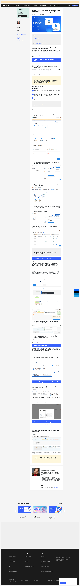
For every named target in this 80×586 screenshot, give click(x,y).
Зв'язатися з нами (12, 561)
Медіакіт (10, 559)
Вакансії (26, 564)
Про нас (10, 554)
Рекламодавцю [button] (16, 5)
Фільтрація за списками (21, 36)
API (9, 563)
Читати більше (60, 503)
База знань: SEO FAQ (44, 568)
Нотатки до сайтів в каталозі (39, 39)
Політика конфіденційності (24, 580)
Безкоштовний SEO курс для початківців (47, 554)
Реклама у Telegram (28, 556)
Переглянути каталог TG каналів (30, 568)
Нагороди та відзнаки (12, 558)
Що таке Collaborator (12, 556)
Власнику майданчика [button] (26, 5)
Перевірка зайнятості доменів (46, 563)
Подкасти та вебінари (43, 5)
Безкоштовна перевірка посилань (46, 573)
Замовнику (11, 569)
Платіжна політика (36, 580)
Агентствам (27, 561)
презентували (40, 348)
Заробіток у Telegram (28, 559)
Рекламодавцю (27, 554)
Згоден (63, 583)
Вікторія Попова (44, 468)
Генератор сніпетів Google (45, 566)
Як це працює (37, 38)
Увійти (69, 5)
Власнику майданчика (13, 571)
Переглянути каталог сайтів (29, 566)
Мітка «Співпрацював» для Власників (40, 42)
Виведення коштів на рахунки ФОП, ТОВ (22, 32)
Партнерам (27, 563)
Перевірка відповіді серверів (45, 561)
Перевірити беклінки (48, 1)
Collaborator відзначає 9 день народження (63, 557)
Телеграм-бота (53, 204)
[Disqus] (40, 534)
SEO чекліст (42, 556)
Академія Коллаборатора (45, 559)
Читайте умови (56, 487)
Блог (50, 5)
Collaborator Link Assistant (45, 569)
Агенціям (35, 5)
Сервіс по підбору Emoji (45, 564)
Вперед (20, 16)
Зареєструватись (75, 5)
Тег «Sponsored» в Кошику (38, 43)
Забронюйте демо (56, 5)
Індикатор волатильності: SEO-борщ (47, 571)
